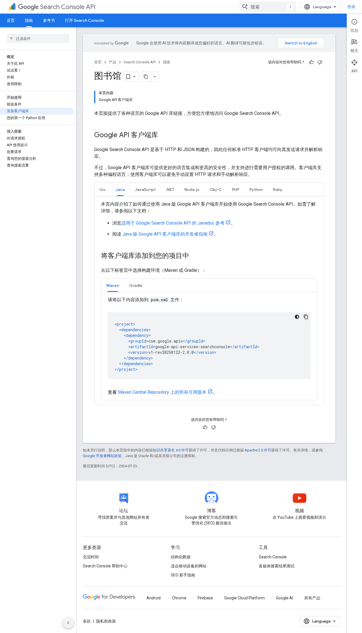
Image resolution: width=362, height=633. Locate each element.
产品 (112, 62)
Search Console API (68, 7)
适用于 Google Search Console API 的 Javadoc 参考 (173, 223)
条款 (87, 621)
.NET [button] (170, 189)
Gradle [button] (136, 285)
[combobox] (267, 7)
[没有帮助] (320, 62)
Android (153, 598)
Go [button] (102, 189)
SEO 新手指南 (183, 575)
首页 (11, 20)
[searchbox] (38, 38)
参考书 (49, 20)
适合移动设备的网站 (188, 566)
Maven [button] (112, 285)
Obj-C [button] (216, 189)
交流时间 (91, 557)
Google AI (284, 598)
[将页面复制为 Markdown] (146, 76)
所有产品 (312, 598)
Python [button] (256, 189)
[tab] (102, 189)
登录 (351, 7)
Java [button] (120, 189)
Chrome (179, 598)
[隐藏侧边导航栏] (68, 622)
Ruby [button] (277, 189)
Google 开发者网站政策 (102, 456)
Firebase (205, 598)
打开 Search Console (84, 20)
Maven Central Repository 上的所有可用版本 (162, 392)
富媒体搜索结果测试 (276, 566)
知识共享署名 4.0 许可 (171, 450)
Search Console (273, 557)
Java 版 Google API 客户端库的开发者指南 (165, 234)
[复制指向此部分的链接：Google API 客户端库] (163, 135)
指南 (29, 20)
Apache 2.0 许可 (258, 450)
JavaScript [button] (145, 189)
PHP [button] (235, 189)
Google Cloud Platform (244, 598)
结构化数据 (181, 557)
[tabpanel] (209, 300)
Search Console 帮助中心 (105, 566)
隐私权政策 (106, 621)
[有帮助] (311, 62)
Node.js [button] (191, 189)
